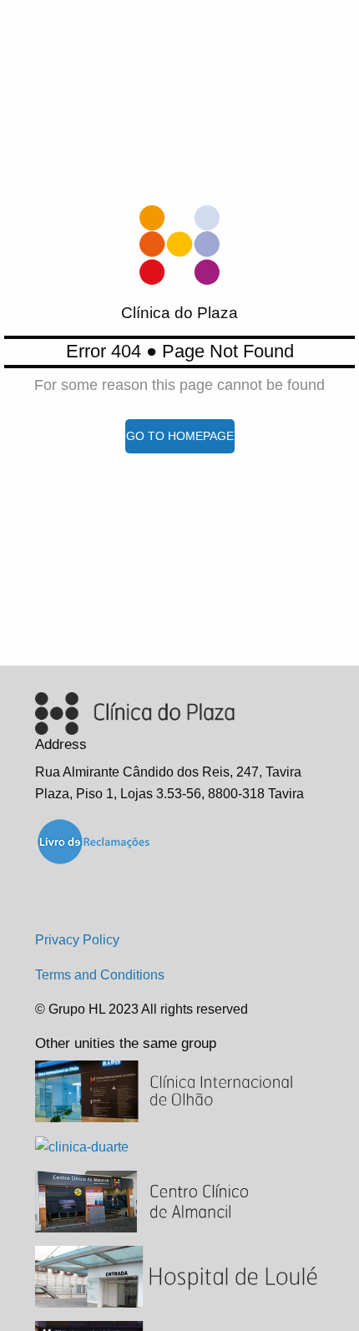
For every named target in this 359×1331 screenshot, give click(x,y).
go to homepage (180, 436)
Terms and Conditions (99, 975)
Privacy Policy (77, 940)
